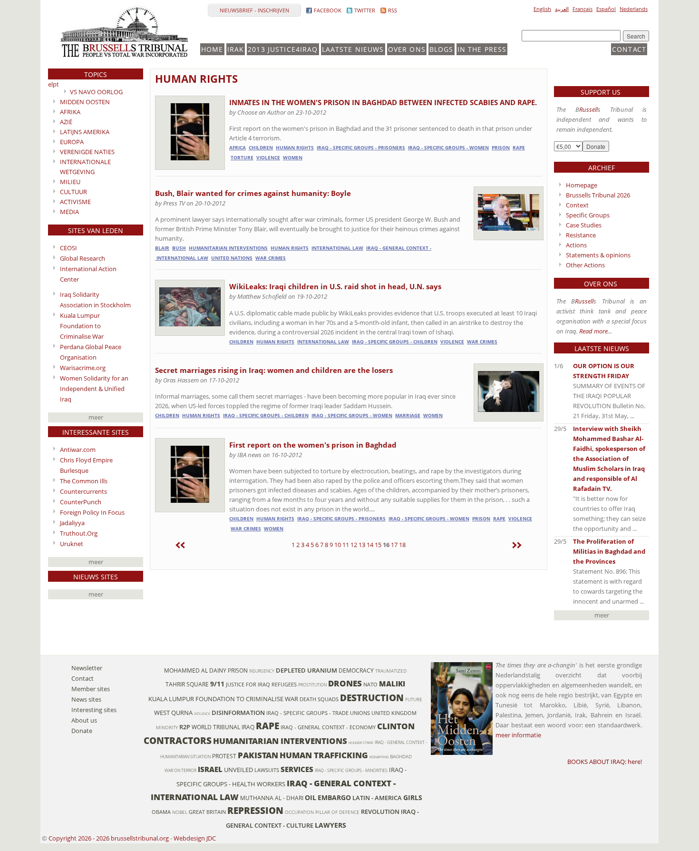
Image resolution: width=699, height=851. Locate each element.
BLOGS (441, 49)
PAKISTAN (258, 755)
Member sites (90, 689)
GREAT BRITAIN (207, 812)
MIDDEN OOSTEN (85, 102)
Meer (95, 417)
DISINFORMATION (238, 712)
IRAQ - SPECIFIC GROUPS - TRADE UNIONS (318, 713)
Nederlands (634, 8)
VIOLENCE (268, 158)
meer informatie (518, 735)
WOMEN (292, 158)
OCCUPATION (299, 812)
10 (337, 544)
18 (402, 544)
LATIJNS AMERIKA (84, 131)
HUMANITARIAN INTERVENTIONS (228, 248)
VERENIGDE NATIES (87, 151)
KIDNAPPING (378, 756)
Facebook (327, 10)
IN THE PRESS (482, 49)
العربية (562, 8)
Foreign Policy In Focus (92, 512)
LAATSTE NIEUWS (353, 49)
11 (345, 544)
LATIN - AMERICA (377, 797)
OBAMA (161, 812)
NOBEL (179, 812)
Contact (82, 678)
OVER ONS (407, 49)
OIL (310, 797)
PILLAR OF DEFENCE (337, 812)
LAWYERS (330, 825)
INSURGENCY (261, 671)
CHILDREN (261, 148)
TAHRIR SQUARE (187, 684)
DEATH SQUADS (319, 699)
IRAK (235, 49)
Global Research (82, 258)
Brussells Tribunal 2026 (598, 195)
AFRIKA (70, 112)
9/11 (217, 683)
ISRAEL (210, 769)
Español (606, 8)
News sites (86, 699)
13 (362, 544)
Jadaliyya (72, 522)
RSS (392, 10)
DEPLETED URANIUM (306, 670)
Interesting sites (93, 709)
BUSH (179, 248)
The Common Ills (83, 481)
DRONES (345, 683)
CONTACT (629, 49)
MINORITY (167, 727)
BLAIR (162, 248)
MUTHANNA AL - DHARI (271, 798)
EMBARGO (334, 797)
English (542, 8)
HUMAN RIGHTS (196, 79)
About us (84, 720)
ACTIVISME (75, 201)
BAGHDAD (401, 756)
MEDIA (69, 211)
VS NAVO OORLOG (96, 92)
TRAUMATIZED (391, 671)
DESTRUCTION (372, 697)
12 (353, 544)
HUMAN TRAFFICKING (324, 755)
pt (56, 84)
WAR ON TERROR (180, 770)
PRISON (501, 148)
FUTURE (413, 699)
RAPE (519, 148)
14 (370, 544)
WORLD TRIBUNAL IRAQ (223, 727)
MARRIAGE (407, 415)
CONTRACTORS (178, 740)
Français (582, 8)
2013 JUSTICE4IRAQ (283, 49)
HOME (212, 49)
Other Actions (585, 265)
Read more (593, 331)
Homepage (581, 185)
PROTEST (224, 756)
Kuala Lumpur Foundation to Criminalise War (82, 326)
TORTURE (242, 158)
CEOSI (68, 248)
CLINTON (396, 726)
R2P (184, 727)
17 (394, 544)
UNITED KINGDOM (394, 713)
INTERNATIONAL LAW (337, 248)
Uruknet (71, 543)
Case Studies (584, 225)
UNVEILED (238, 769)
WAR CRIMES (270, 258)
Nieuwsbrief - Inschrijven (254, 10)
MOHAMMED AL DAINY (195, 670)
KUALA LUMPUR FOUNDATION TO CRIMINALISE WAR (223, 698)
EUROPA (72, 141)
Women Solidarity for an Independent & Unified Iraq (94, 388)
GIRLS (412, 797)
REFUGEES (284, 684)
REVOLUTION (380, 811)
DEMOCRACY (356, 670)
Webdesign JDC (195, 838)
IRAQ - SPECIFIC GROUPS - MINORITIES (351, 770)
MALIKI (392, 683)
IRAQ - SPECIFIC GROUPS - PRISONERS (361, 148)
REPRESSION (255, 810)
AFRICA (237, 148)
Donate (81, 730)
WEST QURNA (173, 712)
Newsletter (86, 668)
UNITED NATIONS (231, 258)
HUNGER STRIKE (361, 742)
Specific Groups (588, 215)
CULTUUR (73, 191)
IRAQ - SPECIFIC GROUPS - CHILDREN (394, 342)
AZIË (66, 121)
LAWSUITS (266, 770)
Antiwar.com (78, 449)
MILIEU (70, 181)
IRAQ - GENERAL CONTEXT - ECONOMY (328, 727)
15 (378, 544)
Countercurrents (83, 491)
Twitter (364, 10)
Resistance (581, 235)
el (50, 84)
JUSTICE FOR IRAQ (248, 684)
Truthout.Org (78, 533)
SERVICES (297, 769)
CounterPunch (80, 502)
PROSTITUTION (312, 684)
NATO (370, 684)
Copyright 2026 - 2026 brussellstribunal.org (109, 838)
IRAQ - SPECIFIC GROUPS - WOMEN (448, 148)
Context (577, 205)
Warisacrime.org (83, 367)
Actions (576, 245)
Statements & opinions (598, 255)
